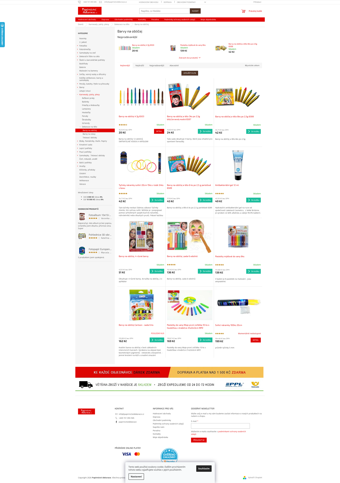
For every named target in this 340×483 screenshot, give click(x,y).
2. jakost (83, 42)
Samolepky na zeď (87, 52)
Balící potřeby (85, 162)
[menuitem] (87, 19)
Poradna (156, 430)
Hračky (82, 166)
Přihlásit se (199, 440)
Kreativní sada (85, 144)
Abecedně (174, 65)
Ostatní (82, 173)
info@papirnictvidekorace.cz (131, 414)
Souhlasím (204, 468)
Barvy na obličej (90, 130)
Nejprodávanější (156, 65)
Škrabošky (86, 119)
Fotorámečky (85, 49)
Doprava (168, 2)
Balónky (85, 101)
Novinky (82, 38)
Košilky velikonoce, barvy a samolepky (91, 79)
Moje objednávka (160, 437)
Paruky (85, 116)
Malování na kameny (88, 70)
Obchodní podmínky (186, 2)
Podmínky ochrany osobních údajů (168, 423)
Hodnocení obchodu (148, 2)
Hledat (195, 11)
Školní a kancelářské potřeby (92, 60)
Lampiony (86, 109)
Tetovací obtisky (90, 137)
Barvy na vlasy (89, 134)
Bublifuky (83, 63)
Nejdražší (139, 65)
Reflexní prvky (88, 98)
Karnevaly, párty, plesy (89, 94)
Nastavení (136, 476)
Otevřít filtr (190, 73)
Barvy (81, 87)
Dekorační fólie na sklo (89, 56)
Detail (159, 131)
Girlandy (86, 123)
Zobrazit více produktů (188, 58)
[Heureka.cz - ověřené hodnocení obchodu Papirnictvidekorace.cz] (169, 456)
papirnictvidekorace (128, 422)
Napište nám (158, 427)
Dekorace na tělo (89, 126)
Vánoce (82, 184)
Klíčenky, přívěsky (87, 169)
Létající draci (85, 91)
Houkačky (86, 112)
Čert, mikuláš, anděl (88, 159)
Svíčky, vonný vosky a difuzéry (92, 74)
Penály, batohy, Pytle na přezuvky (94, 84)
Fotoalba (83, 45)
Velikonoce (84, 180)
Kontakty (157, 434)
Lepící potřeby (85, 148)
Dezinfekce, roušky (87, 177)
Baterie (82, 67)
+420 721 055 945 (126, 418)
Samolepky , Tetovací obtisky (92, 155)
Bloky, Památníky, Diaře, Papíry (93, 141)
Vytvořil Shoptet (255, 477)
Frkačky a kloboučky (91, 105)
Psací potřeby (85, 152)
